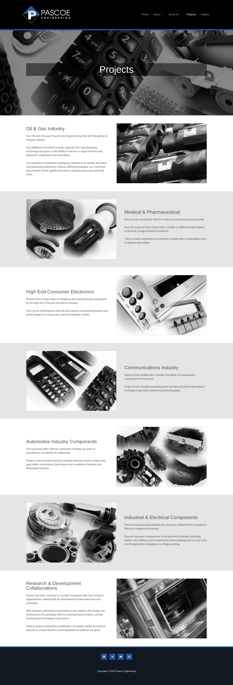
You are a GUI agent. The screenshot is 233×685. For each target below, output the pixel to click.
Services (173, 14)
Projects (191, 14)
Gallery (205, 14)
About (157, 14)
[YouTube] (121, 657)
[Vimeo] (112, 657)
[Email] (129, 657)
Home (145, 14)
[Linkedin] (104, 657)
